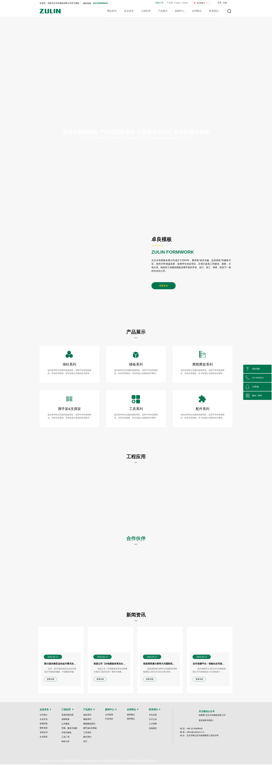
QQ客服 (255, 387)
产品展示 (163, 11)
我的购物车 (201, 3)
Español (185, 3)
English (177, 3)
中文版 (170, 3)
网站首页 (112, 11)
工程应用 (146, 11)
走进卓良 (129, 11)
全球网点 (197, 11)
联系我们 (214, 11)
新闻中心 (180, 11)
